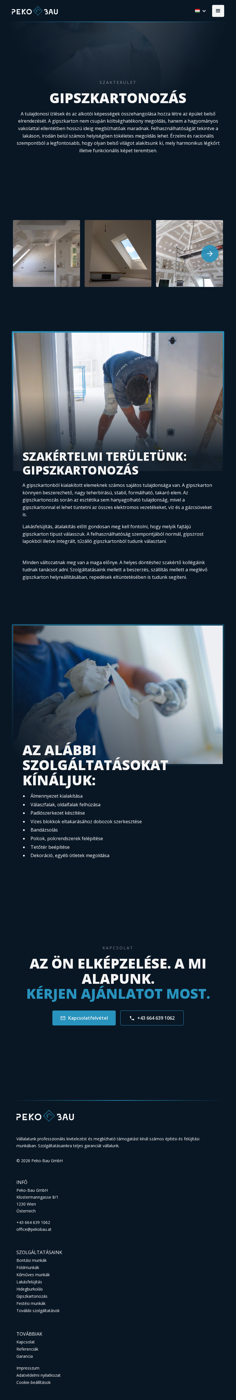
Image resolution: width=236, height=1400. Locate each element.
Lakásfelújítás (29, 1282)
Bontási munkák (31, 1260)
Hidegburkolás (29, 1289)
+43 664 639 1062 (33, 1222)
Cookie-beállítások (33, 1382)
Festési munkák (30, 1303)
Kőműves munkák (33, 1274)
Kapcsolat (25, 1342)
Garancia (24, 1356)
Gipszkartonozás (31, 1296)
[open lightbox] (46, 253)
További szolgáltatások (38, 1310)
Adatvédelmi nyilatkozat (38, 1375)
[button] (218, 11)
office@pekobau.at (34, 1229)
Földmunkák (27, 1267)
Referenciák (27, 1349)
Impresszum (27, 1368)
